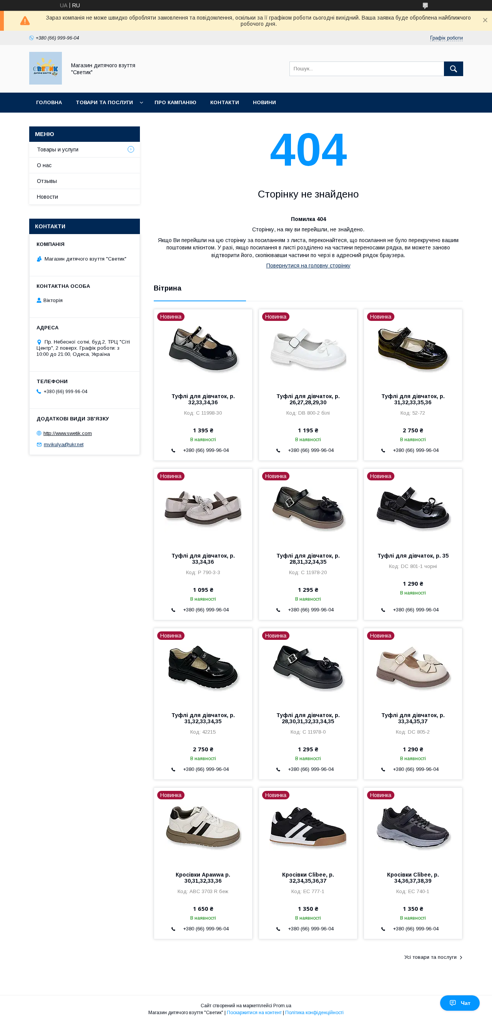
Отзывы (47, 181)
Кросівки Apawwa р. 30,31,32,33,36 (203, 878)
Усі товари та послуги (430, 957)
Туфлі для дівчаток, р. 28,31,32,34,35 (308, 559)
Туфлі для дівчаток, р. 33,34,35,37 (413, 718)
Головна (49, 102)
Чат (465, 1003)
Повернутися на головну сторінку (308, 265)
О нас (44, 165)
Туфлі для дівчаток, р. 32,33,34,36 (203, 399)
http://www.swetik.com (67, 433)
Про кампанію (175, 102)
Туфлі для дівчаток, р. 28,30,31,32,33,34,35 (308, 718)
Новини (264, 102)
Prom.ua (282, 1005)
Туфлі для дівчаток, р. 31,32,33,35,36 (413, 399)
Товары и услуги (57, 149)
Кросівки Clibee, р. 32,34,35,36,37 (308, 878)
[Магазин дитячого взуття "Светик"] (45, 83)
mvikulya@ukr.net (63, 444)
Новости (47, 197)
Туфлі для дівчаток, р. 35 (413, 556)
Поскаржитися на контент (254, 1012)
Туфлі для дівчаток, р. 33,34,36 (203, 559)
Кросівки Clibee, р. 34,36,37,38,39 (413, 878)
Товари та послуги (104, 102)
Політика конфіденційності (314, 1012)
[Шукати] (453, 68)
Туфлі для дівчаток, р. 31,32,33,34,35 (203, 718)
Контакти (224, 102)
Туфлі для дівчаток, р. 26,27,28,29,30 (308, 399)
